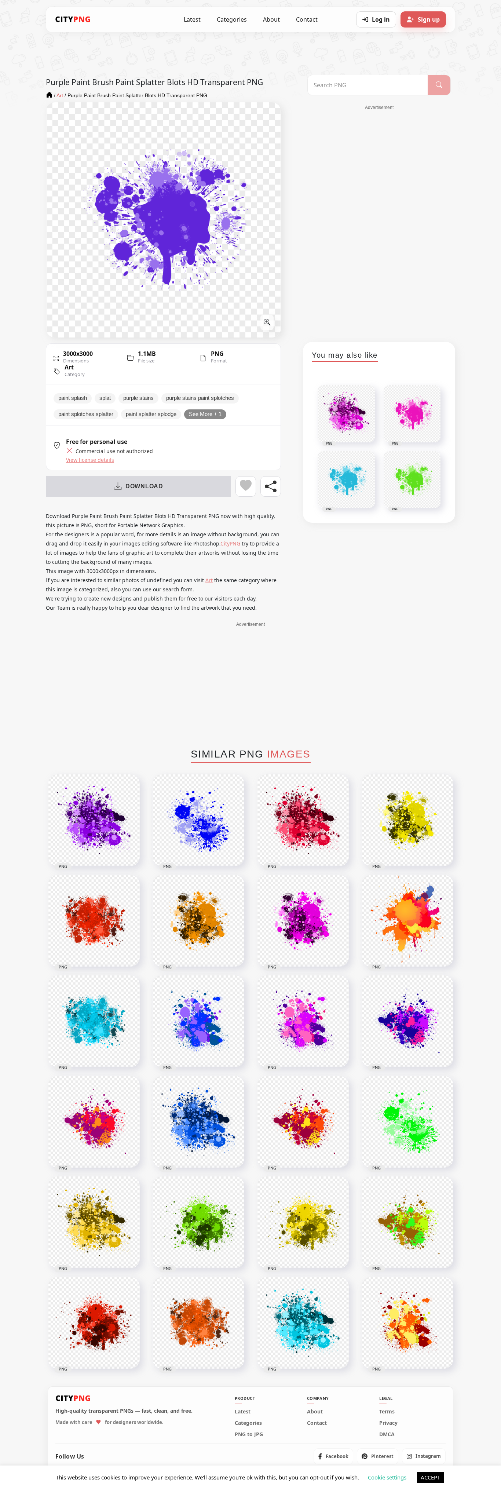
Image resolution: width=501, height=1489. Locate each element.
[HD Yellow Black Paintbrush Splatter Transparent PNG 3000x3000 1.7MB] (407, 820)
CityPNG (230, 543)
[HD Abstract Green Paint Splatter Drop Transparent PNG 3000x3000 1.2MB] (407, 1122)
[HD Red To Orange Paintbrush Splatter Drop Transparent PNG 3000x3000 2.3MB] (94, 921)
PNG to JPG (249, 1434)
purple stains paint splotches (200, 398)
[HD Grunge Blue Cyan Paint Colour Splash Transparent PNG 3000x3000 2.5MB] (303, 1323)
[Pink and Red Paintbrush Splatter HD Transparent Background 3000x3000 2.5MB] (303, 820)
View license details (90, 460)
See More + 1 (205, 414)
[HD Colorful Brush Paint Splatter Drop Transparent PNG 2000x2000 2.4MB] (407, 921)
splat (105, 398)
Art (69, 367)
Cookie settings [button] (387, 1477)
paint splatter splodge (151, 414)
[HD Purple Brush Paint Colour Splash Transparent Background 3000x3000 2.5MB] (94, 820)
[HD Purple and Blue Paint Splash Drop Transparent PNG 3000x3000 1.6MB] (198, 1021)
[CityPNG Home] (73, 19)
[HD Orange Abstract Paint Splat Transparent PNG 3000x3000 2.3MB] (198, 1323)
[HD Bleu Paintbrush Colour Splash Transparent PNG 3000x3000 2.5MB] (198, 1122)
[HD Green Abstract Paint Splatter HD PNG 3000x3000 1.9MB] (198, 1222)
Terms (387, 1411)
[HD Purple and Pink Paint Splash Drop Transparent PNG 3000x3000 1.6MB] (303, 1021)
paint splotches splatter (85, 414)
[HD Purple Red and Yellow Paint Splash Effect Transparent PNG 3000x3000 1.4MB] (94, 1122)
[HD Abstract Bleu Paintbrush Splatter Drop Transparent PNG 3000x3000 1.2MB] (198, 820)
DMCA (387, 1434)
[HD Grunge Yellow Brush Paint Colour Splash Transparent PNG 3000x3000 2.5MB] (94, 1222)
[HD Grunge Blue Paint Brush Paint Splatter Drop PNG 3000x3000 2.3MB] (94, 1021)
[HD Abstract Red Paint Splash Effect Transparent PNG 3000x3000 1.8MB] (94, 1323)
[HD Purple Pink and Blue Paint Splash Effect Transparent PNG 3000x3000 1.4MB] (407, 1021)
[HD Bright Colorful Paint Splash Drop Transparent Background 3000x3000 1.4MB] (407, 1222)
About (271, 19)
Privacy (388, 1423)
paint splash (72, 398)
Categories (232, 19)
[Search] (439, 85)
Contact (307, 19)
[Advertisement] (379, 221)
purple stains (138, 398)
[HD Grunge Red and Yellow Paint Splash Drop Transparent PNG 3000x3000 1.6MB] (407, 1323)
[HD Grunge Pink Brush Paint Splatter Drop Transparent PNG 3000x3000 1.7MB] (303, 921)
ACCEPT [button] (430, 1477)
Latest (192, 19)
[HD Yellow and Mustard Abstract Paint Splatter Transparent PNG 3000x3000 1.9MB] (303, 1222)
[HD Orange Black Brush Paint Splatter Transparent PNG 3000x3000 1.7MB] (198, 921)
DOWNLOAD (144, 486)
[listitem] (333, 1456)
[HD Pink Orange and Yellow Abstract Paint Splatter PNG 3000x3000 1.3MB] (303, 1122)
